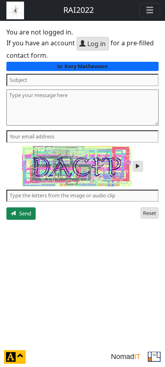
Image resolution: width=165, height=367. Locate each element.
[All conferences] (154, 356)
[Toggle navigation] (149, 10)
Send (23, 213)
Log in (96, 43)
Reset (149, 213)
